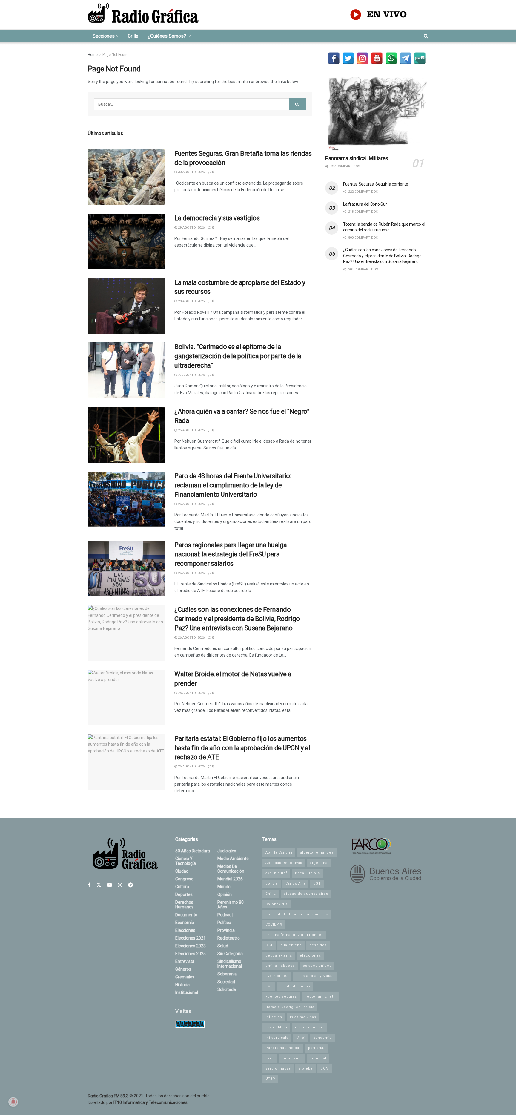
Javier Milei (276, 1027)
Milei (300, 1038)
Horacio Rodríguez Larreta (289, 1007)
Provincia (226, 930)
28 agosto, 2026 (191, 301)
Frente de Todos (295, 986)
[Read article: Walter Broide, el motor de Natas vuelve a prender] (126, 697)
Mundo (224, 886)
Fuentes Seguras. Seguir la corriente (375, 184)
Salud (222, 945)
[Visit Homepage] (143, 14)
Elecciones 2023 (190, 945)
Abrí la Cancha (278, 852)
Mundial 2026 (230, 879)
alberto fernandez (317, 852)
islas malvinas (303, 1017)
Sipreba (305, 1068)
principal (318, 1058)
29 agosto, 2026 (191, 228)
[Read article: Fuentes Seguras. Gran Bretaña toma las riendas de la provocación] (126, 177)
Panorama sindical (282, 1048)
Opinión (224, 894)
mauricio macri (309, 1027)
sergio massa (278, 1068)
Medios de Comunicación (230, 869)
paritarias (316, 1048)
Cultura (182, 886)
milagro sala (276, 1038)
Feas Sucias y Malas (315, 976)
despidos (318, 945)
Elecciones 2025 (190, 953)
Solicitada (226, 989)
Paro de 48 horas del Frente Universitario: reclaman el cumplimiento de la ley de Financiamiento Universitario (232, 485)
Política (224, 922)
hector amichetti (320, 996)
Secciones (104, 36)
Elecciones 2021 (190, 938)
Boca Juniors (307, 873)
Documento (186, 914)
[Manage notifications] (13, 1102)
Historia (182, 984)
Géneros (183, 969)
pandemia (322, 1038)
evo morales (276, 976)
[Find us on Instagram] (120, 885)
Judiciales (226, 850)
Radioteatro (228, 938)
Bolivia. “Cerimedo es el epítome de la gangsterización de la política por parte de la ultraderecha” (237, 356)
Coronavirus (276, 904)
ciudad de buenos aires (306, 894)
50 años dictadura (192, 850)
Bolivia (271, 883)
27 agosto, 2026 (191, 375)
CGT (317, 883)
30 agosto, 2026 (191, 172)
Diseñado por (138, 1102)
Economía (184, 922)
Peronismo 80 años (230, 904)
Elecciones (185, 930)
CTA (269, 945)
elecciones (310, 956)
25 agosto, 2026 (191, 693)
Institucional (186, 992)
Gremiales (184, 977)
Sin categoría (230, 953)
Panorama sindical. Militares (356, 158)
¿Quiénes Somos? (167, 36)
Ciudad (181, 871)
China (270, 894)
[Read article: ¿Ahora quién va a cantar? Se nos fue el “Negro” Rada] (126, 435)
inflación (273, 1017)
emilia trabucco (280, 966)
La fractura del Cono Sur (365, 204)
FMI (268, 986)
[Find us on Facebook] (89, 885)
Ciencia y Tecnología (185, 861)
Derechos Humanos (184, 904)
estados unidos (317, 966)
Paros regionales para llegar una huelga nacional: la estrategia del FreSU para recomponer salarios (230, 554)
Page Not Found (115, 55)
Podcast (225, 914)
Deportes (184, 894)
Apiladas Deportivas (283, 863)
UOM (324, 1068)
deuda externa (278, 956)
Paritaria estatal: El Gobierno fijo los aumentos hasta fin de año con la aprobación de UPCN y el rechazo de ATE (242, 748)
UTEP (270, 1079)
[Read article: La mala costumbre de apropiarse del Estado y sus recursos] (126, 306)
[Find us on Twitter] (98, 885)
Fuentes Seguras (281, 996)
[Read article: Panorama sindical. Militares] (376, 114)
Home (93, 55)
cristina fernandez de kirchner (294, 935)
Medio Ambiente (233, 858)
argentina (319, 863)
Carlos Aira (295, 883)
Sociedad (226, 981)
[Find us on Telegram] (130, 885)
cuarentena (291, 945)
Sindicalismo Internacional (229, 964)
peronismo (292, 1058)
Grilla (133, 36)
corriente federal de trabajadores (296, 914)
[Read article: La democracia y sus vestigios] (126, 241)
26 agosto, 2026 (191, 430)
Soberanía (227, 974)
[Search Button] (426, 36)
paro (269, 1058)
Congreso (184, 879)
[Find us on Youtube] (109, 885)
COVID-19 (273, 924)
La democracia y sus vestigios (216, 218)
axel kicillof (276, 873)
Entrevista (184, 961)
